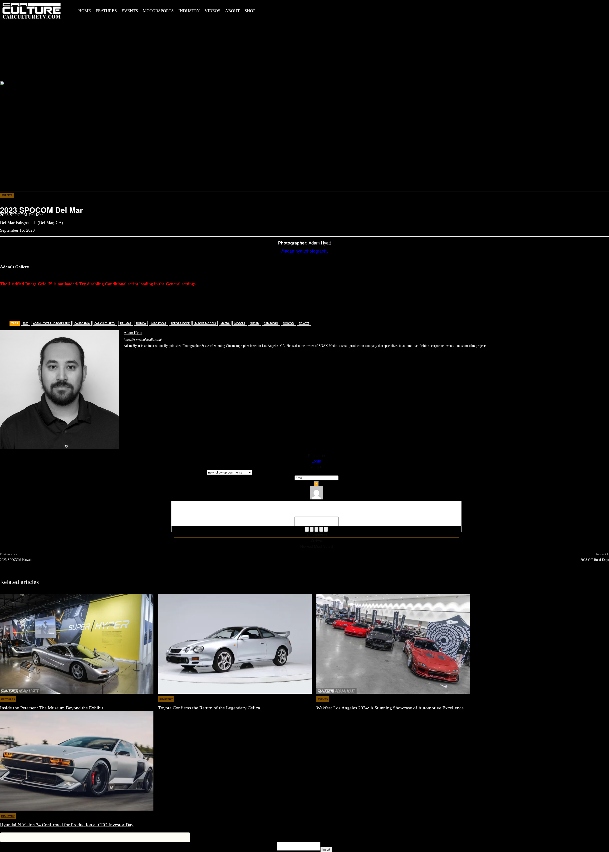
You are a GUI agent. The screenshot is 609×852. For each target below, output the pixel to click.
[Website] (164, 353)
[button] (267, 10)
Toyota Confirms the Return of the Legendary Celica (209, 707)
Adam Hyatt (133, 333)
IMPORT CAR (158, 323)
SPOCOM (288, 323)
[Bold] (307, 529)
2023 (25, 323)
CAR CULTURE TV (104, 323)
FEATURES (8, 699)
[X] (297, 9)
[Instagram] (286, 9)
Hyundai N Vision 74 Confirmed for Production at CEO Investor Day (66, 824)
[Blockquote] (326, 529)
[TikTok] (149, 353)
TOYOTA (304, 323)
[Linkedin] (141, 353)
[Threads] (179, 353)
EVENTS (6, 195)
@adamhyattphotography (304, 251)
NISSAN (254, 323)
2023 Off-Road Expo (594, 560)
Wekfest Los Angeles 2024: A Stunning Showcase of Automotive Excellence (390, 707)
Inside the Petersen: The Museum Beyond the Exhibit (51, 707)
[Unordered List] (321, 529)
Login (316, 461)
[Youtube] (319, 9)
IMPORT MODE (180, 323)
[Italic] (312, 529)
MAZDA (225, 323)
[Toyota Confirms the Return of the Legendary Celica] (235, 644)
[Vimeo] (308, 9)
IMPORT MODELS (205, 323)
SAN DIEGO (271, 323)
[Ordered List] (316, 529)
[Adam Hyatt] (59, 389)
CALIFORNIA (82, 323)
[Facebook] (276, 9)
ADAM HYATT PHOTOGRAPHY (51, 323)
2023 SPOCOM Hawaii (16, 560)
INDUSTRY (166, 699)
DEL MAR (125, 323)
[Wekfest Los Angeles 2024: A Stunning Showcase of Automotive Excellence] (393, 644)
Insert (326, 849)
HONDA (141, 323)
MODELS (239, 323)
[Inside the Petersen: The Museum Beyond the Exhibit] (76, 644)
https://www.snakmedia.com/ (143, 339)
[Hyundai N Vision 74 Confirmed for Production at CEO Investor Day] (76, 761)
